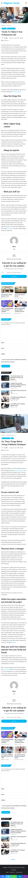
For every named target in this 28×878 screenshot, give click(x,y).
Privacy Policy (19, 872)
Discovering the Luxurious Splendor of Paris (6, 295)
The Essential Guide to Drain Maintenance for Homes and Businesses (17, 377)
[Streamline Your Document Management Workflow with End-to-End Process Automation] (5, 385)
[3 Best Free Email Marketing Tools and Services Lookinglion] (7, 303)
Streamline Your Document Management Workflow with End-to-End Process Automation (18, 385)
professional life (16, 91)
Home (4, 25)
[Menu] (2, 3)
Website (3, 354)
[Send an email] (6, 38)
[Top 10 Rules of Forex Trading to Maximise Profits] (5, 406)
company (10, 228)
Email (3, 348)
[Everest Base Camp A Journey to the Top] (5, 392)
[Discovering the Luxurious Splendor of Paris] (7, 289)
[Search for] (26, 3)
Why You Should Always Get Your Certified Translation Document (20, 310)
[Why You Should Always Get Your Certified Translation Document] (21, 303)
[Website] (14, 249)
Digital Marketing (11, 28)
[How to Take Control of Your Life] (21, 289)
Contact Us (12, 872)
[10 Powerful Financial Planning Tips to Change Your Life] (5, 399)
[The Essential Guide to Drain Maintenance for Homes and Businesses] (5, 378)
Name (3, 342)
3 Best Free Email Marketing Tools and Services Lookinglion (7, 310)
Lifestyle (9, 25)
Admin (5, 38)
